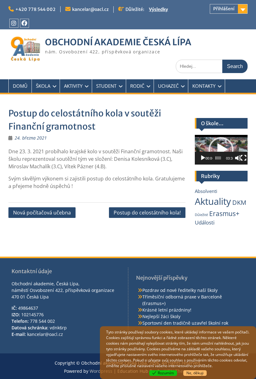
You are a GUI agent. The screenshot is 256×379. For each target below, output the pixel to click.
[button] (221, 149)
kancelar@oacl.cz (90, 9)
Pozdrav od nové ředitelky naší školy (180, 290)
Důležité (201, 215)
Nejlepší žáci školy (161, 316)
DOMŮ (20, 86)
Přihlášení (223, 9)
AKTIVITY (73, 86)
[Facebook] (24, 23)
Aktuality (213, 201)
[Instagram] (13, 23)
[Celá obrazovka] (243, 158)
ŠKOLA (43, 86)
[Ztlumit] (238, 158)
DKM (239, 202)
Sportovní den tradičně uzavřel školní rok (185, 323)
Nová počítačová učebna (42, 212)
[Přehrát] (203, 158)
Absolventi (206, 191)
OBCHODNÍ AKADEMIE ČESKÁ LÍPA (118, 42)
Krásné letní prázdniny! (166, 310)
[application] (221, 150)
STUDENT (106, 86)
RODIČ (137, 86)
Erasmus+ (224, 213)
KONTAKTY (203, 86)
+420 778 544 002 (35, 9)
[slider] (218, 158)
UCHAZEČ (168, 86)
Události (204, 222)
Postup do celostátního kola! (147, 212)
